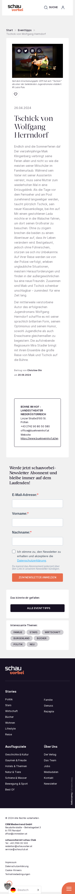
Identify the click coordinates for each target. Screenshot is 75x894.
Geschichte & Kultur (17, 754)
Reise (8, 734)
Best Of (9, 789)
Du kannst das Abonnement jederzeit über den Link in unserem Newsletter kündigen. (36, 567)
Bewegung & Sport (16, 783)
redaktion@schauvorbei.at (18, 846)
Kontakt (48, 777)
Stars (8, 705)
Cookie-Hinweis (13, 870)
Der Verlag (50, 754)
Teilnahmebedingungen (17, 874)
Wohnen (10, 722)
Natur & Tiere (13, 772)
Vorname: (19, 513)
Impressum (10, 862)
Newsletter (50, 783)
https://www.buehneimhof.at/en (39, 438)
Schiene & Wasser (16, 777)
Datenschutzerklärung (31, 560)
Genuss (48, 705)
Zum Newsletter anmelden (37, 577)
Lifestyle (10, 728)
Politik (9, 699)
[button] (51, 7)
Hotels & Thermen (16, 766)
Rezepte (49, 711)
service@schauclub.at (16, 849)
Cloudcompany (72, 798)
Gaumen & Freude (15, 760)
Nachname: (21, 532)
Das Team (50, 760)
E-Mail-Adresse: (24, 495)
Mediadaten (51, 772)
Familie (48, 699)
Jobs (47, 766)
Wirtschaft (11, 711)
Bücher (9, 716)
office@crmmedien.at (16, 833)
